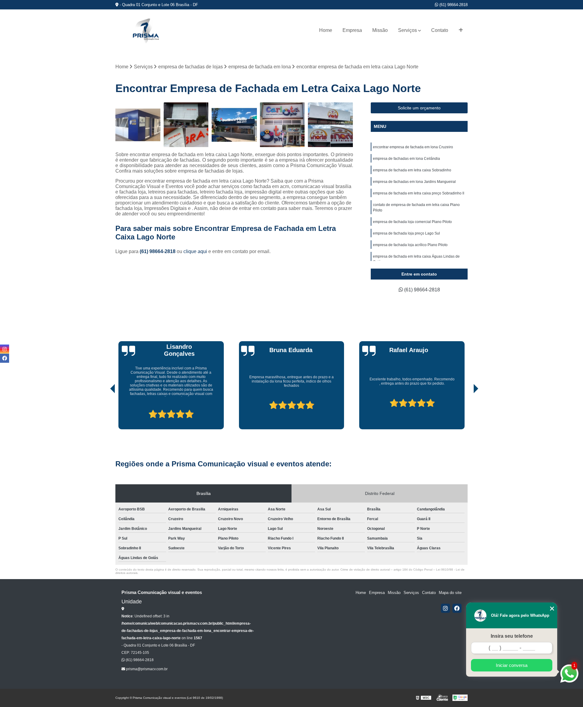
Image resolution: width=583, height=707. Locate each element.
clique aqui (195, 251)
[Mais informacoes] (461, 30)
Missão (380, 30)
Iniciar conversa (511, 665)
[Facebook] (457, 608)
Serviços (407, 30)
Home (325, 30)
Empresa (352, 30)
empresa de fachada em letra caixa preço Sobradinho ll (418, 193)
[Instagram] (445, 608)
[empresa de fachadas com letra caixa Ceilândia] (282, 125)
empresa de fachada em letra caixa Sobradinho (412, 170)
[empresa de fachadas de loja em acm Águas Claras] (138, 125)
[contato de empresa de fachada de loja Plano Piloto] (234, 125)
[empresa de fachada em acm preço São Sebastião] (330, 125)
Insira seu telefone (512, 636)
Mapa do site (450, 592)
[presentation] (104, 412)
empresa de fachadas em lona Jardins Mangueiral (414, 182)
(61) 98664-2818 (453, 4)
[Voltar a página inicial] (145, 30)
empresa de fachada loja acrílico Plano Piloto (410, 245)
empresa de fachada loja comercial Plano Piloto (412, 222)
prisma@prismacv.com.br (146, 669)
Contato (439, 30)
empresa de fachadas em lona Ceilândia (406, 158)
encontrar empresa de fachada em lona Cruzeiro (413, 147)
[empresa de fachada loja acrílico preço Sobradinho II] (186, 125)
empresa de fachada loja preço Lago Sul (406, 233)
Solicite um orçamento (419, 107)
